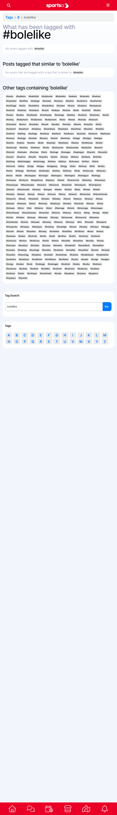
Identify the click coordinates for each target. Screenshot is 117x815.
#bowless (58, 250)
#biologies (70, 175)
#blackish (67, 185)
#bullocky (82, 268)
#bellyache (57, 147)
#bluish (10, 231)
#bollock (95, 236)
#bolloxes (34, 240)
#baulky (66, 124)
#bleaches (85, 194)
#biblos (51, 161)
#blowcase (66, 217)
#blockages (97, 208)
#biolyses (11, 180)
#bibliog (10, 161)
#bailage (35, 101)
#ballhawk (32, 115)
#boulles (57, 245)
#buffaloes (50, 259)
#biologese (30, 175)
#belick (10, 143)
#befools (81, 133)
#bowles (46, 250)
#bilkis (101, 166)
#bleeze (78, 199)
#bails (22, 105)
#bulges (105, 259)
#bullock (57, 268)
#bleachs (10, 199)
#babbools (47, 96)
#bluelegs (61, 227)
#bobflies (67, 231)
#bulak (84, 259)
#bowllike (83, 250)
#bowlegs (34, 250)
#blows (24, 222)
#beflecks (69, 133)
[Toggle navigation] (108, 5)
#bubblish (37, 259)
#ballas (20, 115)
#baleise (22, 110)
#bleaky (56, 199)
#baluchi (93, 119)
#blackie (41, 185)
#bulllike (45, 268)
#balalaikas (48, 105)
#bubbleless (87, 255)
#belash (33, 138)
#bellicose (11, 147)
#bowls (94, 250)
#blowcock (80, 217)
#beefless (76, 129)
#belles (75, 143)
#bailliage (11, 105)
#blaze (41, 194)
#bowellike (98, 245)
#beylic (10, 157)
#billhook (31, 171)
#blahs (58, 189)
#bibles (74, 157)
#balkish (86, 110)
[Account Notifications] (105, 808)
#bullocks (69, 268)
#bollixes (83, 236)
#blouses (42, 217)
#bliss (100, 203)
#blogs (96, 212)
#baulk (44, 124)
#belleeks (63, 143)
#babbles (21, 96)
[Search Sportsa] (9, 5)
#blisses (10, 208)
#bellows (35, 147)
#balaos (61, 105)
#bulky (86, 264)
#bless (99, 199)
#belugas (65, 152)
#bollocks (11, 240)
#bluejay (24, 227)
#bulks (76, 264)
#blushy (43, 231)
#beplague (78, 152)
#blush (20, 231)
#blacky (36, 189)
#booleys (23, 245)
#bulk (29, 264)
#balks (97, 110)
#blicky (90, 203)
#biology (96, 175)
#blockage (82, 208)
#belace (10, 138)
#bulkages (53, 264)
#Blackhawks (27, 185)
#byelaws (69, 273)
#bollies (62, 236)
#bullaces (11, 268)
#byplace (93, 273)
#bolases (10, 236)
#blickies (78, 203)
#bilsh (19, 175)
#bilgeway (52, 166)
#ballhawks (45, 115)
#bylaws (81, 273)
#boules (46, 245)
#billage (20, 171)
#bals (62, 119)
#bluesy (83, 227)
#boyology (23, 255)
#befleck (56, 133)
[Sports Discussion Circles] (30, 808)
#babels (73, 96)
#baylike (88, 124)
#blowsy (47, 222)
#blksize (39, 208)
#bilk (92, 166)
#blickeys (55, 203)
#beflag (21, 133)
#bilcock (10, 166)
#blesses (21, 203)
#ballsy (10, 119)
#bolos (55, 240)
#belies (20, 143)
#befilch (10, 133)
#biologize (83, 175)
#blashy (10, 194)
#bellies (24, 147)
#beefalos (63, 129)
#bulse (58, 273)
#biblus (62, 161)
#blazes (51, 194)
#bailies (70, 101)
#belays (44, 138)
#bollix (72, 236)
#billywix (101, 171)
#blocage (59, 208)
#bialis (54, 157)
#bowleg (22, 250)
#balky (9, 115)
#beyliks (43, 157)
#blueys (94, 227)
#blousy (54, 217)
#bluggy (105, 227)
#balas (71, 105)
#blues (72, 227)
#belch (54, 138)
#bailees (47, 101)
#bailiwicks (96, 101)
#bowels (10, 250)
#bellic (99, 143)
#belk (41, 143)
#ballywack (51, 119)
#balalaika (33, 105)
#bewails (102, 152)
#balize (66, 110)
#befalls (100, 129)
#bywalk (23, 278)
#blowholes (12, 222)
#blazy (62, 194)
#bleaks (45, 199)
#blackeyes (12, 185)
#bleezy (89, 199)
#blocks (56, 212)
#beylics (21, 157)
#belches (65, 138)
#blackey (87, 180)
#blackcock (73, 180)
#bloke (9, 217)
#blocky (67, 212)
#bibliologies (24, 161)
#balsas (82, 119)
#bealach (11, 129)
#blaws (21, 194)
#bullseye (32, 273)
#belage (22, 138)
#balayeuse (95, 105)
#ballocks (94, 115)
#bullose (94, 268)
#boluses (10, 245)
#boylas (105, 250)
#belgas (98, 138)
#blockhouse (12, 212)
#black (60, 180)
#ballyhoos (36, 119)
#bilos (9, 175)
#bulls (21, 273)
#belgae (87, 138)
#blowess (94, 217)
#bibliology (39, 161)
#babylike (11, 101)
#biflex (85, 161)
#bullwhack (45, 273)
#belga (76, 138)
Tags (9, 17)
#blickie (67, 203)
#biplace (50, 180)
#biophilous (37, 180)
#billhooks (44, 171)
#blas (77, 189)
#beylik (32, 157)
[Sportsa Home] (12, 808)
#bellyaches (72, 147)
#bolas (99, 231)
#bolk (52, 236)
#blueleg (49, 227)
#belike (31, 143)
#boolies (35, 245)
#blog (87, 212)
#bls (79, 222)
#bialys (64, 157)
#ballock (82, 115)
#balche (10, 110)
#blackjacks (95, 185)
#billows (67, 171)
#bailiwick (82, 101)
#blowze (58, 222)
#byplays (10, 278)
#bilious (83, 166)
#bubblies (24, 259)
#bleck (67, 199)
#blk (29, 208)
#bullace (97, 264)
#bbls (98, 124)
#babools (84, 96)
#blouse (31, 217)
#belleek (51, 143)
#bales (45, 110)
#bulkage (40, 264)
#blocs (77, 212)
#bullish (34, 268)
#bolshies (78, 240)
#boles (21, 236)
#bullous (10, 273)
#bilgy (63, 166)
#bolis (43, 236)
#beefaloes (49, 129)
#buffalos (63, 259)
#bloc (49, 208)
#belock (98, 147)
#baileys (58, 101)
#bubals (74, 255)
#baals (9, 96)
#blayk (31, 194)
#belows (34, 152)
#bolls (46, 240)
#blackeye (100, 180)
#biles (21, 166)
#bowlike (70, 250)
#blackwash (23, 189)
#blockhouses (29, 212)
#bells (46, 147)
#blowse (35, 222)
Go (106, 306)
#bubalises (61, 255)
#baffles (24, 101)
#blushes (31, 231)
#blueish (89, 222)
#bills (77, 171)
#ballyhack (22, 119)
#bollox (23, 240)
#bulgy (9, 264)
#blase (86, 189)
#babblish (34, 96)
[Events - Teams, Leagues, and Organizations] (49, 808)
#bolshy (90, 240)
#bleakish (33, 199)
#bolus (100, 240)
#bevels (91, 152)
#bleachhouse (100, 194)
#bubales (36, 255)
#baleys (56, 110)
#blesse (10, 203)
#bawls (77, 124)
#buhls (74, 259)
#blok (105, 212)
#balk (76, 110)
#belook (10, 152)
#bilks (9, 171)
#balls (106, 115)
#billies (56, 171)
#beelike (88, 129)
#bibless (86, 157)
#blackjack (80, 185)
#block (70, 208)
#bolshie (66, 240)
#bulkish (65, 264)
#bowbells (70, 245)
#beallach (24, 129)
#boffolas (79, 231)
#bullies (23, 268)
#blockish (44, 212)
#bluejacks (11, 227)
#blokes (20, 217)
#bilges (40, 166)
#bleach (73, 194)
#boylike (10, 255)
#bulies (20, 264)
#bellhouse (87, 143)
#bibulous (74, 161)
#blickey (43, 203)
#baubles (33, 124)
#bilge (30, 166)
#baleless (34, 110)
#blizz (21, 208)
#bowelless (84, 245)
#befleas (44, 133)
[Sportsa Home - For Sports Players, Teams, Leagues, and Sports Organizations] (57, 5)
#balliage (59, 115)
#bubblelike (102, 255)
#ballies (71, 115)
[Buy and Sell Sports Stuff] (67, 808)
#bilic (73, 166)
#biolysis (23, 180)
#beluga (54, 152)
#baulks (55, 124)
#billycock (88, 171)
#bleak (22, 199)
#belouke (22, 152)
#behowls (105, 133)
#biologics (56, 175)
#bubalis (48, 255)
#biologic (43, 175)
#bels (44, 152)
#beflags (32, 133)
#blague (48, 189)
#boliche (32, 236)
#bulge (94, 259)
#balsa (71, 119)
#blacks (10, 189)
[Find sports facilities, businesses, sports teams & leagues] (86, 808)
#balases (82, 105)
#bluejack (101, 222)
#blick (32, 203)
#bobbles (54, 231)
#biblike (97, 157)
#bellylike (86, 147)
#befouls (93, 133)
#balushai (11, 124)
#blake (68, 189)
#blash (96, 189)
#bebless (36, 129)
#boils (90, 231)
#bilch (95, 161)
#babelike (61, 96)
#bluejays (37, 227)
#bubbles (11, 259)
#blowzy (70, 222)
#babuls (96, 96)
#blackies (54, 185)
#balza (22, 124)
